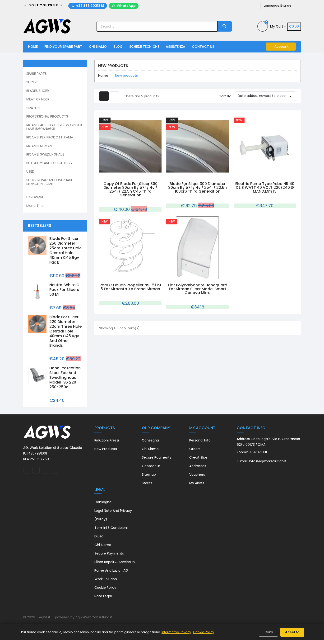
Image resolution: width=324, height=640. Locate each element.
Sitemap (149, 474)
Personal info (200, 440)
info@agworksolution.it (268, 461)
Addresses (197, 466)
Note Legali (103, 596)
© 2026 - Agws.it (37, 617)
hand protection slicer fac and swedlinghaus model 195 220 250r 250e (65, 377)
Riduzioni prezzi (106, 440)
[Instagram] (247, 5)
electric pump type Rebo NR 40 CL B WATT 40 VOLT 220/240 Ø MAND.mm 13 (264, 187)
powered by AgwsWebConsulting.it (83, 617)
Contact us (151, 466)
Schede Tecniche (144, 46)
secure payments (156, 457)
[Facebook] (239, 5)
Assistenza (175, 46)
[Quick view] (125, 175)
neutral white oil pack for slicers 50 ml (65, 289)
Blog (118, 46)
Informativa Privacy (176, 632)
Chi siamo (150, 448)
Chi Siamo (98, 46)
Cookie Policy (105, 587)
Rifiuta (268, 632)
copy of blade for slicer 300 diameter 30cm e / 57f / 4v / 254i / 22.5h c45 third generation (130, 189)
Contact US (203, 46)
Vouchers (197, 474)
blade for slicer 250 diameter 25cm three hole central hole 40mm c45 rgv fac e (65, 250)
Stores (147, 483)
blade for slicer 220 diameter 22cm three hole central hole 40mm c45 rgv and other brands (65, 331)
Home (33, 46)
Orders (194, 448)
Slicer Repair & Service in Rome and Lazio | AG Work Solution (114, 570)
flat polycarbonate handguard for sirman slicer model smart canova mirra (197, 288)
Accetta (292, 632)
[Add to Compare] (136, 175)
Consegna (150, 440)
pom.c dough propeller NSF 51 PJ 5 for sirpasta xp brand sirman (130, 287)
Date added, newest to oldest (265, 96)
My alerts (196, 483)
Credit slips (198, 457)
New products (105, 448)
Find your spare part (63, 46)
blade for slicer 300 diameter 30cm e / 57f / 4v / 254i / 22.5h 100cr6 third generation (197, 187)
